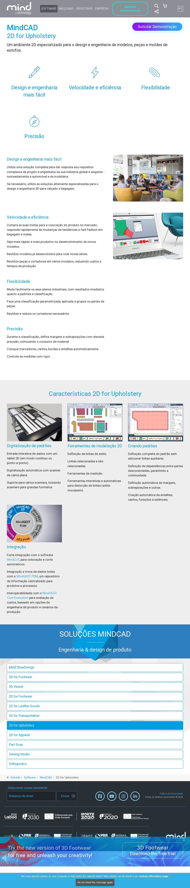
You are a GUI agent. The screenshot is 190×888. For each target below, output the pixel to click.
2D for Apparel (19, 735)
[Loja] (165, 6)
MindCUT (13, 559)
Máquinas (66, 8)
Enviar (65, 796)
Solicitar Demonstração (157, 26)
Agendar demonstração (130, 8)
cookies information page (153, 876)
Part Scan (16, 744)
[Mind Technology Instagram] (123, 797)
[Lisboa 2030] (40, 816)
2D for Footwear (20, 696)
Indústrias (84, 8)
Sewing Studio (19, 754)
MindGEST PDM (27, 576)
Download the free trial (153, 850)
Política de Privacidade (171, 793)
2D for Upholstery (21, 725)
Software (48, 8)
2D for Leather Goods (24, 706)
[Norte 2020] (115, 816)
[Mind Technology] (19, 8)
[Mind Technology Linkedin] (135, 797)
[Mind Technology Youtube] (111, 797)
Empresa (101, 8)
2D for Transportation (24, 716)
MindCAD (46, 777)
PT (180, 8)
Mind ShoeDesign (21, 667)
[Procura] (156, 6)
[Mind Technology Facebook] (100, 797)
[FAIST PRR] (115, 836)
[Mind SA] (176, 835)
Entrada (15, 777)
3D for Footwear (20, 677)
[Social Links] (156, 11)
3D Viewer (16, 687)
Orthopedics (18, 764)
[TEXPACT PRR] (40, 836)
